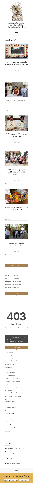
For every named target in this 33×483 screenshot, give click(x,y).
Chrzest (7, 416)
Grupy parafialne (9, 370)
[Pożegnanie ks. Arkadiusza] (16, 89)
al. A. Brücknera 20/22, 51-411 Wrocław (15, 448)
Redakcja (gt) (8, 74)
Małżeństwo (9, 422)
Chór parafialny (9, 375)
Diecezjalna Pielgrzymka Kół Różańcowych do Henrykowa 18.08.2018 (17, 171)
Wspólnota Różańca (10, 387)
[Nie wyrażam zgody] (31, 478)
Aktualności (8, 352)
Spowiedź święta (10, 427)
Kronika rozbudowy (10, 392)
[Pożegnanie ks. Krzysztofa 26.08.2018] (16, 123)
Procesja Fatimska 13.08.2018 (16, 244)
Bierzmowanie (9, 413)
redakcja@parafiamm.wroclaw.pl (13, 463)
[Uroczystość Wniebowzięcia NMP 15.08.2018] (16, 196)
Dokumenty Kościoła (11, 401)
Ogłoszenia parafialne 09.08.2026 (13, 284)
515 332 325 (9, 451)
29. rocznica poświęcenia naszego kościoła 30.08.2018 (16, 63)
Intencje (8, 355)
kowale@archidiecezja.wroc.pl (13, 453)
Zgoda (5, 480)
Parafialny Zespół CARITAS (12, 381)
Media (6, 399)
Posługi (7, 410)
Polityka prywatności (24, 480)
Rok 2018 (7, 431)
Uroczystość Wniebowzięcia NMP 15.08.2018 (16, 208)
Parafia (7, 405)
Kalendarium (9, 358)
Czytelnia (7, 367)
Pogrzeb (8, 424)
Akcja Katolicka (9, 372)
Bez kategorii (8, 364)
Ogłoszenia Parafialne (11, 360)
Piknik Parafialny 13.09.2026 (12, 270)
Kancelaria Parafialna (11, 407)
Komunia (8, 419)
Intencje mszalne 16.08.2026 (12, 278)
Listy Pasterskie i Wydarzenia (12, 396)
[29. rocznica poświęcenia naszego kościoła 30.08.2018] (16, 51)
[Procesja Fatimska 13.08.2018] (16, 232)
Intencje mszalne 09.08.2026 (12, 287)
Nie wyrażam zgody (13, 480)
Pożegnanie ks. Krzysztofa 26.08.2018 (16, 135)
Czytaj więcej (16, 70)
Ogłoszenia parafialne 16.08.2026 (13, 281)
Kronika (7, 390)
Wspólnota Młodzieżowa (12, 384)
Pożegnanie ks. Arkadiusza (16, 100)
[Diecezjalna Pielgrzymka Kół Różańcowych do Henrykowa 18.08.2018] (16, 158)
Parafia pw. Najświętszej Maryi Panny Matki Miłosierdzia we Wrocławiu (16, 25)
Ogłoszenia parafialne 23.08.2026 (13, 273)
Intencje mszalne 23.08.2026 (12, 275)
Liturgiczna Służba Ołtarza (12, 378)
